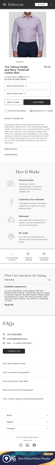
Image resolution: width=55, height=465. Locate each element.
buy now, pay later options (15, 79)
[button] (26, 86)
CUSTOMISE (38, 102)
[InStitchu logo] (16, 4)
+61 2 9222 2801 (14, 334)
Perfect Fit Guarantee (28, 259)
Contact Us (14, 351)
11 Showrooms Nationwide (44, 259)
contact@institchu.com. (17, 339)
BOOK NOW (41, 4)
